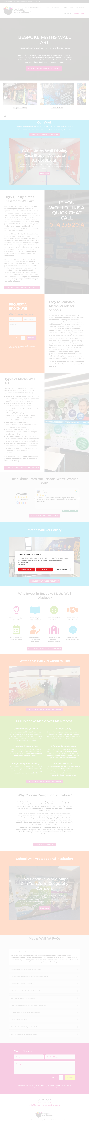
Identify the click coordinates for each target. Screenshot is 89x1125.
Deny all (44, 569)
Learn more (21, 564)
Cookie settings (62, 569)
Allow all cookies (26, 569)
